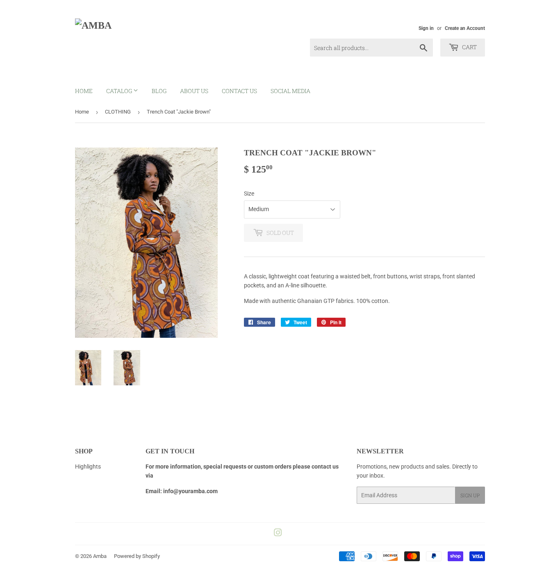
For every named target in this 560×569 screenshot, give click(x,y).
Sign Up (470, 495)
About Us (194, 91)
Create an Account (465, 28)
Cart (469, 47)
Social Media (290, 91)
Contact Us (239, 91)
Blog (159, 91)
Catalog (119, 91)
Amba (100, 556)
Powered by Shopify (137, 556)
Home (84, 91)
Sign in (426, 28)
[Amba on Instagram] (278, 533)
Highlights (88, 466)
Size (249, 193)
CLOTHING (118, 112)
